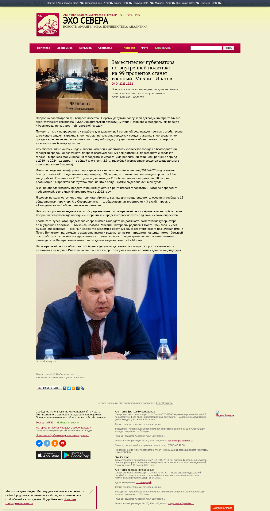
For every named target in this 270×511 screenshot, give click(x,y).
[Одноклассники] (73, 387)
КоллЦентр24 (164, 403)
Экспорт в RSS (45, 422)
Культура (85, 47)
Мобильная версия (68, 422)
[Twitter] (69, 387)
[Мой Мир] (78, 387)
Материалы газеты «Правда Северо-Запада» (63, 427)
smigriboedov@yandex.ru (181, 503)
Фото (144, 47)
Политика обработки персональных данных (62, 435)
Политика (43, 47)
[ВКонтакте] (64, 387)
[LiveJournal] (82, 387)
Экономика (64, 47)
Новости (129, 47)
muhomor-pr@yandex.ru (180, 440)
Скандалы (105, 47)
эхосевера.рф (143, 482)
